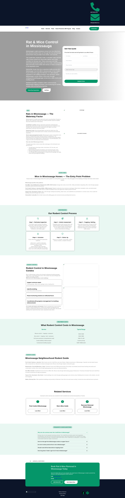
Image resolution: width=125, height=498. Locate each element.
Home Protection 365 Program (63, 28)
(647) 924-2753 (57, 476)
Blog (73, 28)
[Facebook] (83, 492)
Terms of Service (62, 491)
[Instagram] (87, 492)
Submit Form (81, 81)
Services (48, 28)
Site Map (62, 495)
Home (42, 28)
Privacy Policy (62, 493)
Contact (78, 28)
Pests (52, 28)
